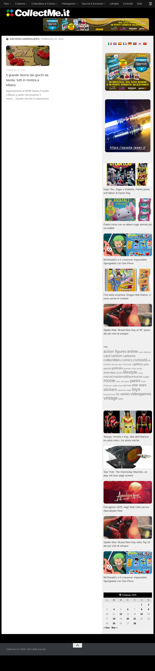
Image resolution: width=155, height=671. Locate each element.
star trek (127, 385)
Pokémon (108, 385)
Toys (6, 3)
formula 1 (128, 364)
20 (128, 618)
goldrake (117, 368)
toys (136, 389)
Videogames (68, 3)
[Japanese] (140, 43)
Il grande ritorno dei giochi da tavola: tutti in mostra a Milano (27, 80)
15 (141, 614)
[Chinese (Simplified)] (145, 43)
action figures (115, 351)
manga (140, 373)
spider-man (117, 386)
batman (147, 352)
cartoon (116, 356)
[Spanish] (120, 43)
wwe (120, 398)
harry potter (137, 369)
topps (129, 390)
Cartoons (20, 3)
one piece (125, 381)
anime (132, 351)
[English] (115, 43)
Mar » (114, 627)
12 (121, 614)
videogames (140, 394)
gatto (146, 364)
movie (109, 380)
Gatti (139, 3)
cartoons (129, 356)
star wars (139, 385)
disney (115, 364)
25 (114, 623)
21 (135, 618)
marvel (108, 376)
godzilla (107, 368)
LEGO (119, 372)
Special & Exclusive (92, 3)
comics (127, 360)
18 (114, 618)
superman (121, 390)
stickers (110, 389)
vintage (111, 398)
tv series (123, 394)
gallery (138, 364)
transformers (110, 394)
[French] (125, 43)
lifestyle (130, 372)
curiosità (140, 360)
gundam (128, 368)
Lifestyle (114, 3)
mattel (146, 377)
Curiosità (128, 3)
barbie (141, 352)
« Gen (107, 627)
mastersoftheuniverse (127, 376)
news (118, 381)
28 (135, 623)
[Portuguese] (135, 43)
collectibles (112, 360)
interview (109, 372)
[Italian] (110, 43)
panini (135, 380)
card (107, 356)
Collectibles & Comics (43, 3)
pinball (143, 381)
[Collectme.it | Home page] (38, 13)
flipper (121, 364)
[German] (130, 43)
